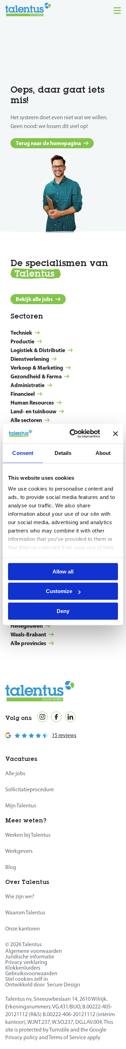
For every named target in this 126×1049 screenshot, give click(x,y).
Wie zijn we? (19, 896)
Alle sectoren (26, 419)
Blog (10, 867)
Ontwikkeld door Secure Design (42, 984)
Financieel (22, 393)
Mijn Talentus (20, 805)
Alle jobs (15, 773)
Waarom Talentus (25, 912)
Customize (59, 591)
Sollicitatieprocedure (29, 789)
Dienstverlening (29, 358)
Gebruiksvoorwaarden (31, 973)
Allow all (63, 572)
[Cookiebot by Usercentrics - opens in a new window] (74, 433)
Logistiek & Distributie (37, 350)
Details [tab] (63, 453)
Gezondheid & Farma (36, 376)
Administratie (27, 384)
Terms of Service (67, 1037)
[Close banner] (115, 433)
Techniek (21, 332)
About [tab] (103, 453)
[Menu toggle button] (117, 10)
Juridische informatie (29, 956)
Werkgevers (19, 851)
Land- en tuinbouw (33, 411)
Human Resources (32, 402)
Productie (22, 341)
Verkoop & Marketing (36, 367)
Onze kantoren (22, 928)
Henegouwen (26, 625)
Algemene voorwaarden (33, 951)
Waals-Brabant (28, 634)
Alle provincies (28, 643)
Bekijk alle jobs (34, 298)
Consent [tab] (22, 453)
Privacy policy (21, 1037)
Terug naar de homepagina (48, 143)
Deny (63, 611)
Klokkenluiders (22, 967)
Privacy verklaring (26, 962)
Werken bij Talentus (27, 835)
